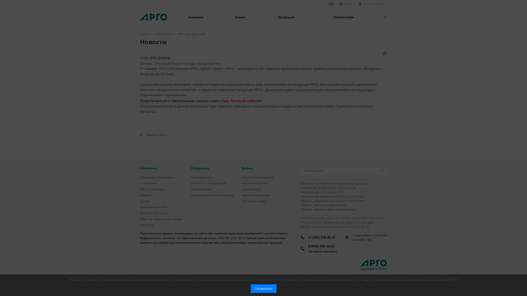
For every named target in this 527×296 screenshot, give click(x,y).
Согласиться (263, 288)
